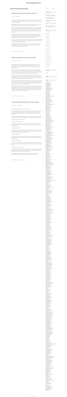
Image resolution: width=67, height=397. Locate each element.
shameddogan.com (48, 298)
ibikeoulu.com (47, 237)
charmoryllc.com (48, 207)
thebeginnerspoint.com (48, 204)
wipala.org (47, 194)
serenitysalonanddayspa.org (49, 88)
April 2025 (47, 48)
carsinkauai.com (48, 366)
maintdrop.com (47, 112)
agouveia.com (47, 379)
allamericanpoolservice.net (49, 177)
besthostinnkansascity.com (49, 387)
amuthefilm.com (48, 223)
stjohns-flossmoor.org (48, 266)
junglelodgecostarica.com (49, 252)
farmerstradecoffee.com (49, 301)
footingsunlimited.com (48, 323)
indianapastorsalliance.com (49, 282)
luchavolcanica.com (48, 270)
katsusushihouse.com (48, 227)
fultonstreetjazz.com (48, 123)
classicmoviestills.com (48, 202)
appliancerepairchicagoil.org (49, 101)
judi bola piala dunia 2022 (21, 51)
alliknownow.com (48, 211)
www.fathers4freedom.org (49, 312)
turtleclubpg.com (48, 272)
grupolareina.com (48, 126)
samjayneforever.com (48, 363)
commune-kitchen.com (48, 222)
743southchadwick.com (49, 139)
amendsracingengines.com (49, 318)
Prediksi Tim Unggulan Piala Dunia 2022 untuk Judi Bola (23, 57)
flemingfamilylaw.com (48, 376)
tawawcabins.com (48, 150)
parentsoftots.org (48, 299)
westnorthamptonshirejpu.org (49, 122)
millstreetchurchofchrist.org (49, 367)
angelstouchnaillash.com (49, 166)
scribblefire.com (48, 188)
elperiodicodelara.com (48, 83)
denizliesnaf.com (48, 285)
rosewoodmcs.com (48, 341)
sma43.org (47, 330)
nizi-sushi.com (47, 246)
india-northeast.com (48, 140)
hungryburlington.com (48, 243)
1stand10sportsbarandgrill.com (49, 164)
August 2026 (47, 33)
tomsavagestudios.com (49, 179)
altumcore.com (47, 290)
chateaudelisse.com (48, 119)
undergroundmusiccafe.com (49, 388)
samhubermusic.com (48, 389)
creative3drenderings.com (49, 300)
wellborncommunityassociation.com (50, 120)
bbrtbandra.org (47, 109)
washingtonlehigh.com (48, 335)
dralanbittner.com (48, 155)
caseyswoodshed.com (48, 284)
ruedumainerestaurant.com (49, 229)
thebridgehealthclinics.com (49, 297)
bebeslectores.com (48, 130)
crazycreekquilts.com (48, 219)
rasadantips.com (48, 92)
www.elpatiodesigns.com (49, 352)
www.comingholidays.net (49, 205)
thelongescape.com (48, 250)
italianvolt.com (47, 153)
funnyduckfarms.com (48, 372)
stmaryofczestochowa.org (49, 239)
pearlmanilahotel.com (48, 111)
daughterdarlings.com (48, 86)
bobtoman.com (48, 113)
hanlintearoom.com (48, 371)
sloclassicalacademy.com (49, 213)
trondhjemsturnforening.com (49, 357)
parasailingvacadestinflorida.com (50, 368)
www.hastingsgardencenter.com (50, 345)
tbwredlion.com (48, 359)
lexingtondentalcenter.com (49, 174)
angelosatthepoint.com (49, 281)
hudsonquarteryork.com (49, 353)
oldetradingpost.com (48, 128)
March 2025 (47, 50)
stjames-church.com (48, 232)
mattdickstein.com (48, 304)
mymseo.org (47, 381)
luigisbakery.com (48, 336)
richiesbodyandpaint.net (49, 84)
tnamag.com (47, 292)
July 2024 (47, 66)
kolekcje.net (47, 183)
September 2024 (48, 62)
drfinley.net (47, 375)
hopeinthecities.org (48, 198)
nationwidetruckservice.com (49, 271)
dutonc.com (47, 249)
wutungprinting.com (48, 257)
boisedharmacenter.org (48, 192)
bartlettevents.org (48, 124)
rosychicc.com (47, 195)
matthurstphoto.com (48, 364)
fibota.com (47, 354)
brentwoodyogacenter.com (49, 332)
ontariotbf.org (47, 102)
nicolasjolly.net (47, 225)
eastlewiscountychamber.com (49, 212)
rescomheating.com (48, 385)
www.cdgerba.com (48, 355)
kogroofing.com (48, 114)
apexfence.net (47, 390)
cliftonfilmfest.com (48, 144)
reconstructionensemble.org (49, 268)
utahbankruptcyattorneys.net (49, 147)
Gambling (15, 51)
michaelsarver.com (48, 171)
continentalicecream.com (49, 218)
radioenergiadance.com (48, 116)
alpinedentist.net (48, 115)
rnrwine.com (47, 377)
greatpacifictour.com (48, 273)
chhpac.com (47, 382)
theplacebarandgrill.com (49, 279)
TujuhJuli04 (18, 16)
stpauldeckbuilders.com (48, 322)
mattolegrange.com (48, 251)
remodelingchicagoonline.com (49, 331)
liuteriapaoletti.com (48, 262)
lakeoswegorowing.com (49, 378)
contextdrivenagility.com (49, 236)
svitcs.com (47, 288)
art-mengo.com (48, 247)
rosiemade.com (48, 160)
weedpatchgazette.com (49, 157)
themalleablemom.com (48, 241)
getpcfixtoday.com (48, 108)
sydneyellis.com (48, 175)
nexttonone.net (48, 307)
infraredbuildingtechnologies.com (50, 132)
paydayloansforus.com (48, 98)
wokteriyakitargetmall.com (49, 173)
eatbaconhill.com (48, 95)
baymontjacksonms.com (49, 259)
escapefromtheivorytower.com (49, 138)
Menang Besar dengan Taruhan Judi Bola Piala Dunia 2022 (24, 13)
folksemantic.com (48, 151)
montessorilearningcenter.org (49, 361)
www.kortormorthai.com (49, 319)
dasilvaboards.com (48, 214)
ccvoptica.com (47, 334)
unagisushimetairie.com (49, 106)
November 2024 (48, 58)
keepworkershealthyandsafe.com (50, 104)
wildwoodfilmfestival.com (49, 121)
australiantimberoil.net (48, 131)
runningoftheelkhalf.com (49, 314)
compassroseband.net (48, 289)
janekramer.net (47, 245)
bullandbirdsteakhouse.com (49, 328)
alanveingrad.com (48, 255)
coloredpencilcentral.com (49, 143)
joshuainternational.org (48, 309)
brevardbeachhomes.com (49, 137)
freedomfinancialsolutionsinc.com (50, 316)
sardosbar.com (47, 152)
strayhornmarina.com (48, 216)
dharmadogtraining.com (33, 3)
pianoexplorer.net (48, 346)
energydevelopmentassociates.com (50, 135)
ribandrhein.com (48, 182)
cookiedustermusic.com (49, 267)
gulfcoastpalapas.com (48, 296)
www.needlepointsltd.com (49, 327)
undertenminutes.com (48, 91)
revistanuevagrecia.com (49, 231)
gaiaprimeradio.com (48, 248)
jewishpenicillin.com (48, 178)
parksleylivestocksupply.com (49, 191)
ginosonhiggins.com (48, 256)
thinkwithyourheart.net (48, 146)
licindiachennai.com (48, 85)
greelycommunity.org (48, 228)
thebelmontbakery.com (48, 99)
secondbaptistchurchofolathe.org (50, 380)
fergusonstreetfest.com (49, 362)
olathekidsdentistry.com (49, 162)
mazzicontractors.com (48, 348)
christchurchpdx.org (48, 221)
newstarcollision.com (48, 168)
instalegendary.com (48, 103)
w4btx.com (47, 165)
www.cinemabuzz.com (48, 339)
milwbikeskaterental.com (49, 258)
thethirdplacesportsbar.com (49, 349)
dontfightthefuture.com (49, 141)
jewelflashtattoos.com (48, 107)
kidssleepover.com (48, 96)
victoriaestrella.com (48, 274)
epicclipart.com (47, 110)
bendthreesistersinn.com (49, 265)
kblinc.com (47, 158)
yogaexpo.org (47, 189)
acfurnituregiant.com (48, 90)
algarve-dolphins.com (48, 254)
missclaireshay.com (48, 82)
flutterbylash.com (48, 370)
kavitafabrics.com (48, 269)
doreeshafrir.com (48, 234)
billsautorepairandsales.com (49, 360)
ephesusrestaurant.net (48, 350)
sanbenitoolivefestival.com (49, 201)
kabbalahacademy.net (48, 167)
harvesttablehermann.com (49, 133)
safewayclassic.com (48, 100)
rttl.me (46, 384)
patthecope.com (48, 287)
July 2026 (47, 35)
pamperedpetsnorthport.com (49, 159)
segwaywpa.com (48, 295)
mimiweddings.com (48, 386)
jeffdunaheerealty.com (48, 315)
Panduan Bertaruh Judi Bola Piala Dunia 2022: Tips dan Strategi (25, 102)
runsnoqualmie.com (48, 324)
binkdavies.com (47, 220)
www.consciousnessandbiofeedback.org (51, 343)
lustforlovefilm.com (48, 224)
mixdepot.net (47, 340)
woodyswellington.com (48, 351)
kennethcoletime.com (48, 242)
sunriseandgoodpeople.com (49, 263)
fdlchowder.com (48, 326)
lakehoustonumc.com (48, 306)
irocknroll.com (47, 148)
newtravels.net (47, 97)
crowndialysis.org (48, 176)
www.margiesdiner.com (48, 325)
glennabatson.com (48, 215)
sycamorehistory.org (48, 342)
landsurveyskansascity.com (49, 321)
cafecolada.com (48, 203)
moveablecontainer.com (49, 125)
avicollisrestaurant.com (48, 277)
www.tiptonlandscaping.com (49, 333)
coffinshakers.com (48, 238)
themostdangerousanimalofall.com (50, 209)
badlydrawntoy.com (48, 305)
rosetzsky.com (47, 230)
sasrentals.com (47, 169)
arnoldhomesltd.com (48, 142)
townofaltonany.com (48, 260)
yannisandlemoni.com (48, 156)
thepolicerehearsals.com (49, 210)
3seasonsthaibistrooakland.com (50, 187)
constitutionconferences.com (49, 286)
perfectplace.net (48, 186)
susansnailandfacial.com (49, 310)
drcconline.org (47, 278)
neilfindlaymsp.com (48, 276)
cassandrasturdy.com (48, 200)
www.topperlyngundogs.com (49, 313)
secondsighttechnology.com (49, 170)
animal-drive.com (48, 291)
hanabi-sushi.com (48, 337)
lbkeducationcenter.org (48, 185)
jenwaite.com (47, 373)
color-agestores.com (48, 193)
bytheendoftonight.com (49, 197)
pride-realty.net (47, 369)
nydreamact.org (48, 105)
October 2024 (47, 60)
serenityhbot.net (48, 308)
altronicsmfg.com (48, 94)
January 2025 (47, 54)
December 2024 (48, 56)
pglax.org (47, 261)
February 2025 (47, 52)
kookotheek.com (48, 117)
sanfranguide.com (48, 206)
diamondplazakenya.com (49, 358)
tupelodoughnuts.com (48, 161)
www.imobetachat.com (48, 303)
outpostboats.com (48, 196)
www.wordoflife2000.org (49, 149)
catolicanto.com (48, 184)
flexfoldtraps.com (48, 317)
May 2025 (47, 46)
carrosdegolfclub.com (48, 134)
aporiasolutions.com (48, 294)
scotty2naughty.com (48, 233)
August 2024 (47, 64)
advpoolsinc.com (48, 280)
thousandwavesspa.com (49, 275)
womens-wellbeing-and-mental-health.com (51, 180)
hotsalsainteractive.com (49, 87)
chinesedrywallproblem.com (49, 264)
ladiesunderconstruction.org (49, 129)
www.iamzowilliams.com (49, 344)
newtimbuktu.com (48, 93)
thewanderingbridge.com (49, 240)
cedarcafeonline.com (48, 89)
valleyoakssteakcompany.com (49, 283)
